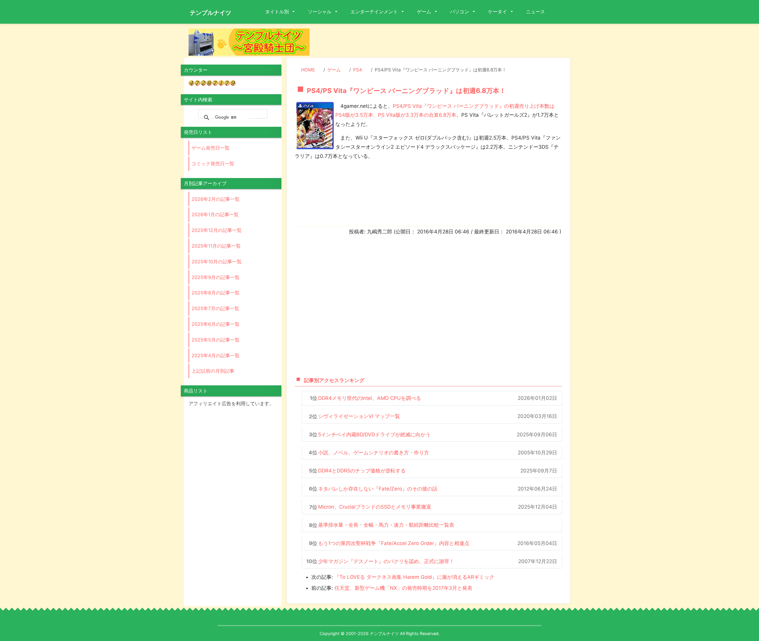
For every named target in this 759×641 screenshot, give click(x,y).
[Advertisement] (445, 41)
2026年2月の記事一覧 (216, 199)
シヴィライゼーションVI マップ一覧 (359, 416)
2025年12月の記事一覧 (217, 230)
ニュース (535, 12)
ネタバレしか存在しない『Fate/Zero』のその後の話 (377, 489)
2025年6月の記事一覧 (216, 324)
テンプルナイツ (210, 12)
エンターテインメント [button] (374, 12)
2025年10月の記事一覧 (217, 262)
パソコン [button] (460, 12)
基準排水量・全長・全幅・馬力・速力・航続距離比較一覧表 (386, 525)
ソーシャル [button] (320, 12)
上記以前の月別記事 (213, 371)
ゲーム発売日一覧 (210, 148)
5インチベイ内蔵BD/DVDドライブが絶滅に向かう (374, 435)
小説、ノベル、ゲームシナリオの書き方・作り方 (373, 453)
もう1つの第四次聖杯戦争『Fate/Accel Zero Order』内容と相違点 (393, 543)
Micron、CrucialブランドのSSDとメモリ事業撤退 (374, 507)
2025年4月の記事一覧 (216, 355)
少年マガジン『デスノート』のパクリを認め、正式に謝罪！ (386, 561)
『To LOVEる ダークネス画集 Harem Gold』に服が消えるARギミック (414, 577)
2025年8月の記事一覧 (216, 293)
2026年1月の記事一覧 (215, 214)
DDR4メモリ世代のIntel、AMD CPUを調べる (369, 398)
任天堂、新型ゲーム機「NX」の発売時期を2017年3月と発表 (403, 588)
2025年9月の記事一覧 (216, 277)
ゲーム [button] (424, 12)
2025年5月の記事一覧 (216, 340)
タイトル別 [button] (277, 12)
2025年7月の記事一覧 (215, 308)
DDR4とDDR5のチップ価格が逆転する (362, 471)
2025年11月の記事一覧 (216, 246)
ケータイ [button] (498, 12)
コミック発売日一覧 (213, 163)
